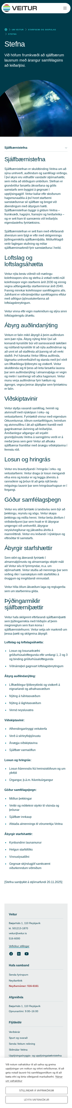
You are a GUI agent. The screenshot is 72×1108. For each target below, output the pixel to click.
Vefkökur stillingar (19, 946)
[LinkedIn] (19, 954)
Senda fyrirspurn (18, 974)
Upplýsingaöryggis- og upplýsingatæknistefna (35, 1055)
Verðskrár (14, 1031)
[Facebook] (11, 954)
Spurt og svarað (18, 1037)
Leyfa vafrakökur (36, 1099)
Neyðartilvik (15, 980)
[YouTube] (26, 954)
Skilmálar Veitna (18, 1049)
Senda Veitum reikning (22, 1043)
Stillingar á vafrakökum (36, 1090)
